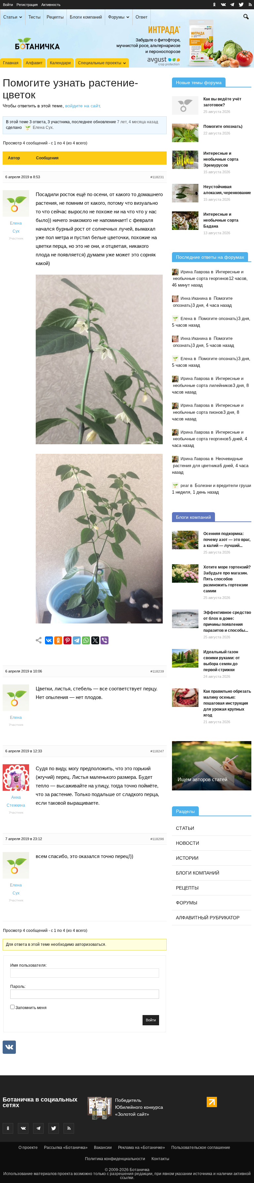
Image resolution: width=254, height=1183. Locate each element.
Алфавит (34, 63)
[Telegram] (77, 640)
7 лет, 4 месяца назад (137, 122)
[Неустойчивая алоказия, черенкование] (185, 193)
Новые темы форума (199, 82)
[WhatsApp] (86, 640)
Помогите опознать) (222, 126)
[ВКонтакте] (49, 640)
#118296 (157, 839)
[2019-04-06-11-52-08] (99, 442)
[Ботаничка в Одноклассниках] (214, 5)
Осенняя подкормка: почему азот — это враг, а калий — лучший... (226, 539)
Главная (11, 63)
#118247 (157, 751)
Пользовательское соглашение (200, 1147)
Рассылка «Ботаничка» (66, 1147)
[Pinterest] (67, 640)
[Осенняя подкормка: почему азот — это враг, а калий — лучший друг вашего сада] (185, 540)
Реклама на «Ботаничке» (141, 1147)
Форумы (116, 17)
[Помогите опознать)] (185, 133)
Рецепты (55, 17)
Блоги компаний (86, 17)
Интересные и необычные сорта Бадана (220, 220)
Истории (187, 858)
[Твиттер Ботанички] (241, 5)
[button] (246, 17)
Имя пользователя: (28, 965)
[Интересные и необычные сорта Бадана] (185, 220)
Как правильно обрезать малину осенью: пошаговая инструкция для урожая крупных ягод (227, 703)
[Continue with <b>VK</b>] (9, 1047)
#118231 (157, 177)
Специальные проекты (99, 63)
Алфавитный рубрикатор (207, 917)
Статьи (10, 17)
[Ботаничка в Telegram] (232, 5)
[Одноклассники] (58, 640)
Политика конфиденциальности (115, 1158)
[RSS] (250, 5)
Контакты (160, 1158)
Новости (187, 843)
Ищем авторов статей (202, 779)
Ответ (142, 17)
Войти (8, 5)
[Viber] (104, 640)
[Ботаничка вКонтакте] (223, 5)
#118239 (157, 671)
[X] (95, 640)
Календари (60, 63)
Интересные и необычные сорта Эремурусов (220, 159)
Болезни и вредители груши (223, 485)
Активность (51, 5)
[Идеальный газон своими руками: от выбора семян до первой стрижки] (185, 658)
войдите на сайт (82, 105)
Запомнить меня (31, 1007)
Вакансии (103, 1147)
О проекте (28, 1147)
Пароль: (17, 986)
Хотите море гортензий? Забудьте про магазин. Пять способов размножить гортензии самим (227, 579)
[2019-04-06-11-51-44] (99, 621)
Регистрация (27, 5)
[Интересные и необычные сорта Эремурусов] (185, 159)
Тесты (34, 17)
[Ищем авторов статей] (211, 765)
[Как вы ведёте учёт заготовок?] (185, 105)
